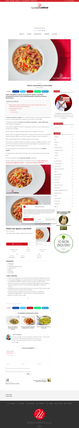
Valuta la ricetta (9, 351)
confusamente (49, 422)
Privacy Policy (41, 221)
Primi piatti (64, 182)
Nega (39, 219)
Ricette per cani (64, 193)
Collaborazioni (26, 0)
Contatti (18, 0)
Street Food (64, 201)
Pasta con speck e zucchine (15, 108)
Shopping (55, 33)
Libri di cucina (64, 166)
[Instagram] (67, 1)
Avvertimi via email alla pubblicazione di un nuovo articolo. (18, 371)
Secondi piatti (64, 198)
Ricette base (64, 187)
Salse (64, 195)
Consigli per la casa (64, 150)
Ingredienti (13, 110)
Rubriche (47, 33)
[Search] (59, 34)
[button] (55, 206)
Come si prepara (14, 112)
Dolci (64, 158)
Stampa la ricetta (18, 244)
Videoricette (38, 33)
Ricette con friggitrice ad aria (64, 190)
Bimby (64, 145)
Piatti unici (64, 179)
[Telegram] (44, 30)
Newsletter (34, 0)
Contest (64, 153)
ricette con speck (9, 303)
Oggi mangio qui (64, 174)
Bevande (64, 142)
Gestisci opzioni (50, 219)
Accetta (28, 219)
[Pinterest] (68, 1)
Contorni (64, 155)
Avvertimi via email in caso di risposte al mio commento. (18, 368)
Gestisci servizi (26, 215)
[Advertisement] (39, 18)
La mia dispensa (64, 163)
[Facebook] (64, 1)
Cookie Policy (37, 221)
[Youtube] (71, 1)
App (64, 139)
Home (7, 0)
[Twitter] (65, 1)
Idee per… (30, 33)
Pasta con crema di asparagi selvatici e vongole (13, 328)
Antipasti (64, 136)
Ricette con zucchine (17, 303)
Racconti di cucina (64, 185)
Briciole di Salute (64, 147)
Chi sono (13, 0)
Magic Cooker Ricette (64, 169)
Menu (64, 171)
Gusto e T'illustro (64, 161)
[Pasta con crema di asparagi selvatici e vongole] (13, 320)
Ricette (22, 33)
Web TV (64, 206)
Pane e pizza (64, 177)
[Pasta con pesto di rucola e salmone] (43, 320)
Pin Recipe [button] (40, 244)
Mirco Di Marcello (40, 87)
